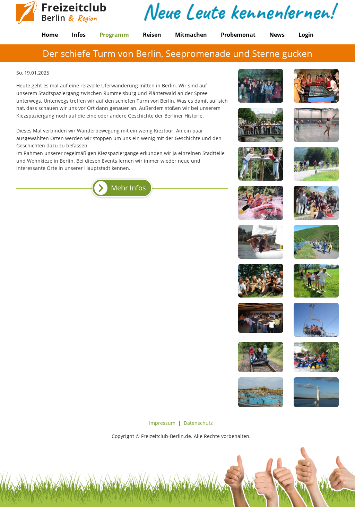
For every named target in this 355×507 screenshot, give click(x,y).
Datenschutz (198, 423)
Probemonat (238, 34)
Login (306, 34)
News (277, 34)
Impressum (162, 423)
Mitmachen (191, 34)
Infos (79, 34)
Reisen (152, 34)
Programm (114, 34)
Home (50, 34)
